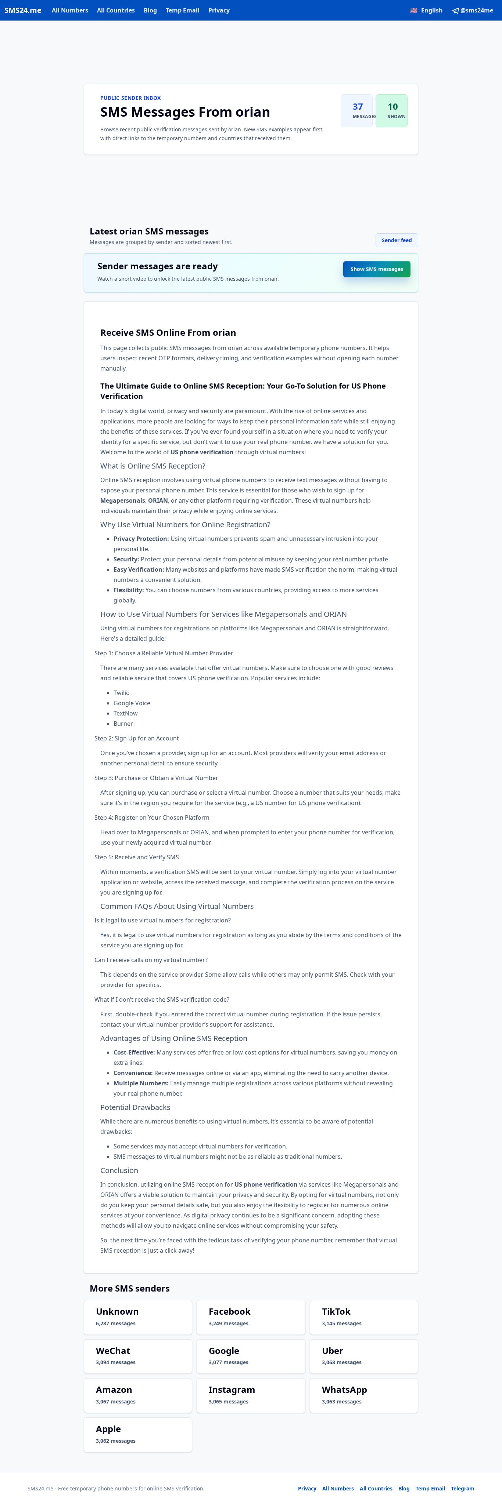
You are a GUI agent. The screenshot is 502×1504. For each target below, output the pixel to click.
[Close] (488, 1465)
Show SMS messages (377, 270)
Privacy (219, 10)
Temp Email (183, 10)
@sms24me (476, 10)
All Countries (116, 10)
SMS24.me (23, 10)
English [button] (426, 10)
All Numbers (70, 10)
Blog (150, 10)
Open (395, 1489)
